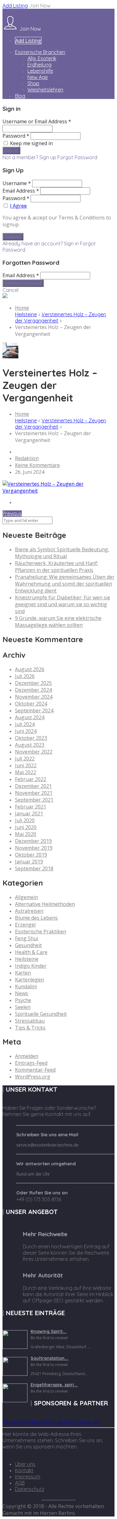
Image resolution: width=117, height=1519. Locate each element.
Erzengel (25, 924)
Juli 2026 (25, 676)
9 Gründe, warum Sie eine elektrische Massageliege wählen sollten (58, 621)
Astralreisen (29, 910)
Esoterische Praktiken (40, 931)
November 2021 (33, 792)
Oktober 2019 (31, 854)
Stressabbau (30, 1020)
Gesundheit (28, 945)
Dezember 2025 (33, 683)
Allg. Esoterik (41, 58)
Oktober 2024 (31, 703)
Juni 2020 (26, 827)
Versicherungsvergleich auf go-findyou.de (50, 1421)
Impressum (27, 1476)
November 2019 (33, 847)
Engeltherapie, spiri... (54, 1385)
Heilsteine (26, 314)
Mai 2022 (25, 772)
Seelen (23, 1007)
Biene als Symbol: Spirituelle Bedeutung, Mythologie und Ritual (62, 553)
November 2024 (33, 696)
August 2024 (29, 717)
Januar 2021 (29, 813)
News (21, 993)
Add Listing (15, 5)
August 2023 (29, 744)
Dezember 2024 (33, 689)
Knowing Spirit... (48, 1331)
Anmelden (26, 1056)
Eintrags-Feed (31, 1062)
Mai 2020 (25, 834)
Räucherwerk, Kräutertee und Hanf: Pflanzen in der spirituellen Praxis (56, 566)
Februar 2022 (30, 779)
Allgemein (26, 897)
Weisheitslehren (45, 89)
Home (22, 307)
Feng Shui (26, 938)
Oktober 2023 (31, 738)
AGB (20, 1483)
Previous (12, 513)
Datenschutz (29, 1489)
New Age (37, 77)
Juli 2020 (25, 820)
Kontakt (24, 1470)
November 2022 (33, 751)
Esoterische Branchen (40, 52)
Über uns (25, 1464)
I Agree (18, 205)
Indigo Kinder (30, 965)
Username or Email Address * (36, 121)
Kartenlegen (29, 979)
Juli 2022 (25, 758)
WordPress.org (32, 1076)
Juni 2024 (26, 731)
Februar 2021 (30, 806)
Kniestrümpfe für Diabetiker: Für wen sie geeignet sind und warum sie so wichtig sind (62, 604)
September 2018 (34, 868)
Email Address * (20, 190)
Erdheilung (39, 64)
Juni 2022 (26, 765)
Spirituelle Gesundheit (41, 1013)
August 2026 (29, 669)
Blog (20, 96)
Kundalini (26, 986)
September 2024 (34, 710)
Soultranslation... (49, 1358)
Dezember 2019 (33, 841)
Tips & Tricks (30, 1027)
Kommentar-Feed (35, 1069)
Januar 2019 (29, 861)
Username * (16, 183)
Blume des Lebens (36, 917)
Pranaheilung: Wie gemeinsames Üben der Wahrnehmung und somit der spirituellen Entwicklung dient (65, 583)
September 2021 (34, 799)
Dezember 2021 (33, 786)
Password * (15, 135)
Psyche (23, 1000)
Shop (33, 83)
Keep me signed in (31, 143)
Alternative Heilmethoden (45, 904)
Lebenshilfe (40, 71)
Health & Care (31, 952)
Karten (23, 972)
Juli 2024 (25, 724)
